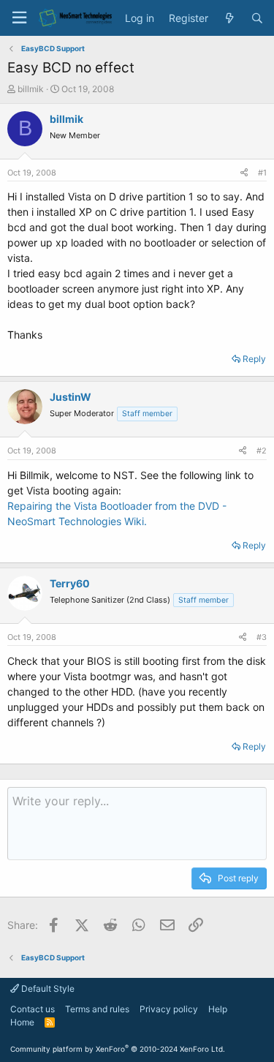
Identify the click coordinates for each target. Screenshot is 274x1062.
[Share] (244, 173)
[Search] (257, 18)
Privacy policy (169, 1008)
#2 (261, 450)
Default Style (47, 988)
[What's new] (229, 18)
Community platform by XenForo (117, 1048)
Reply (254, 358)
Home (22, 1022)
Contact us (32, 1008)
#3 (261, 637)
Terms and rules (97, 1008)
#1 (262, 172)
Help (217, 1008)
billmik (31, 88)
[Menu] (19, 18)
